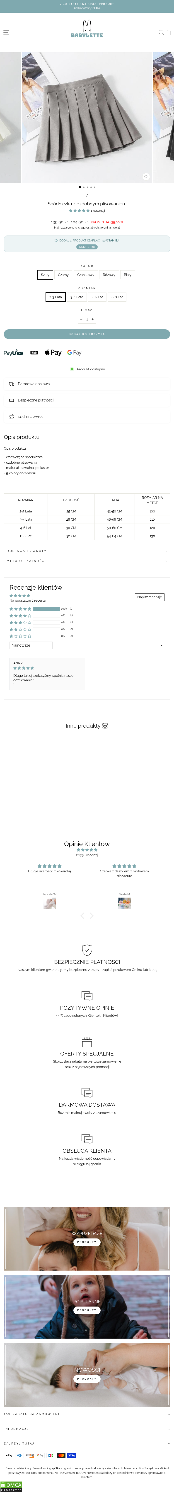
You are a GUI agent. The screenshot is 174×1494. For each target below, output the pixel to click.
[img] (47, 668)
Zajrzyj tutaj (19, 1443)
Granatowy (85, 275)
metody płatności (26, 561)
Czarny (63, 275)
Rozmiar (87, 288)
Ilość (87, 310)
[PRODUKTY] (87, 1375)
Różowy (109, 275)
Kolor (87, 266)
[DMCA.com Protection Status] (11, 1491)
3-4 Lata (76, 297)
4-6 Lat (97, 297)
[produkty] (87, 1239)
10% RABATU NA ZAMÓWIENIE (33, 1414)
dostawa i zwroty (27, 551)
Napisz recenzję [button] (149, 597)
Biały (127, 275)
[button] (80, 210)
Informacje (16, 1428)
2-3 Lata (55, 297)
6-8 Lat (117, 297)
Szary (45, 275)
